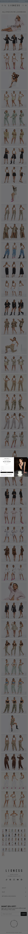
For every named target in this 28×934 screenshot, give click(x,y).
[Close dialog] (27, 457)
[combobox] (1, 470)
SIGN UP (7, 472)
